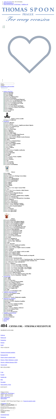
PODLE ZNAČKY (8, 91)
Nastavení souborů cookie (29, 401)
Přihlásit (3, 412)
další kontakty (4, 398)
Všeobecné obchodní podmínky (8, 352)
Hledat (2, 85)
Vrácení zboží (4, 364)
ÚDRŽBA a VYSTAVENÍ (10, 313)
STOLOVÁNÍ (7, 276)
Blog (2, 379)
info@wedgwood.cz (5, 397)
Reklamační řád (4, 355)
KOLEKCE (6, 121)
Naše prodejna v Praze (6, 384)
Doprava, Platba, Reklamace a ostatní (9, 360)
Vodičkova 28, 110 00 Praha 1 (8, 393)
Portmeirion (3, 340)
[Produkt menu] (8, 89)
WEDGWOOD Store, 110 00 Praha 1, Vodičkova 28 (16, 4)
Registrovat (3, 417)
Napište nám (3, 377)
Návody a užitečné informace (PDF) (9, 362)
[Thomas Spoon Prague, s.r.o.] (28, 23)
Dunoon (2, 342)
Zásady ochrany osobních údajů (8, 357)
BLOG (5, 320)
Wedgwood (3, 337)
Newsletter (3, 382)
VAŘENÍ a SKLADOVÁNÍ (10, 292)
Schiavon (3, 335)
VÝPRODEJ (7, 318)
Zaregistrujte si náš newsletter (7, 86)
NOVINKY (6, 319)
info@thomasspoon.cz (9, 3)
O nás (2, 372)
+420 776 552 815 (8, 1)
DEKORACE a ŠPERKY (10, 298)
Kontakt (2, 374)
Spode (2, 345)
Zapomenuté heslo (5, 414)
